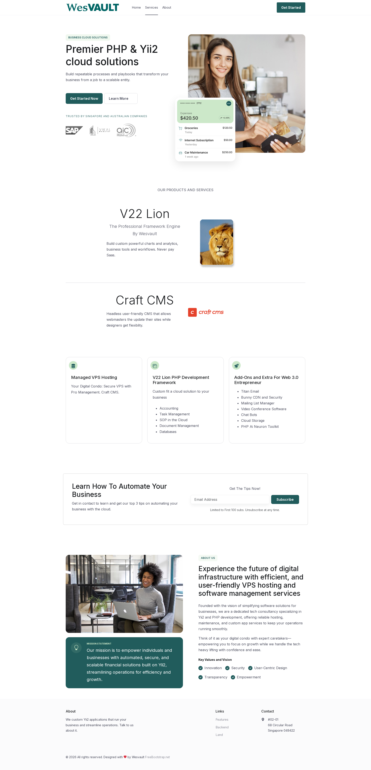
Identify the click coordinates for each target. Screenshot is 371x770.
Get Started (291, 7)
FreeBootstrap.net (157, 757)
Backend (222, 727)
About (166, 7)
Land (219, 735)
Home (136, 7)
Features (222, 719)
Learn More (119, 98)
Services (151, 7)
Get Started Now (84, 98)
